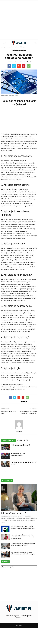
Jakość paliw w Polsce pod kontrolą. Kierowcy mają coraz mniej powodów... (23, 527)
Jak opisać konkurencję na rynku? (8, 412)
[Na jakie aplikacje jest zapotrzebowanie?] (5, 456)
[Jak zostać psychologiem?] (19, 497)
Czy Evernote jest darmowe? (20, 445)
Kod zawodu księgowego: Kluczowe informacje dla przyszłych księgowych (22, 553)
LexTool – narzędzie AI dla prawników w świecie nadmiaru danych (23, 544)
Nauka (13, 50)
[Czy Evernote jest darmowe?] (5, 447)
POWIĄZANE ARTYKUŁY (8, 440)
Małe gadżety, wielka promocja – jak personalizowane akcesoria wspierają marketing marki (22, 537)
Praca (2, 510)
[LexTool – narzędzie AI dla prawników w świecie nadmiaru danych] (5, 546)
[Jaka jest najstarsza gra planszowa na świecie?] (5, 464)
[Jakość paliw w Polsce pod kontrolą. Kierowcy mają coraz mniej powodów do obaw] (5, 529)
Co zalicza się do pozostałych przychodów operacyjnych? (28, 412)
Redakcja (11, 62)
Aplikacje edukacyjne (21, 50)
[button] (35, 42)
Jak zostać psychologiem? (13, 513)
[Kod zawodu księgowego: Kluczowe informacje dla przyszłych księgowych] (5, 554)
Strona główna (4, 47)
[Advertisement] (19, 20)
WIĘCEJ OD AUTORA (23, 440)
